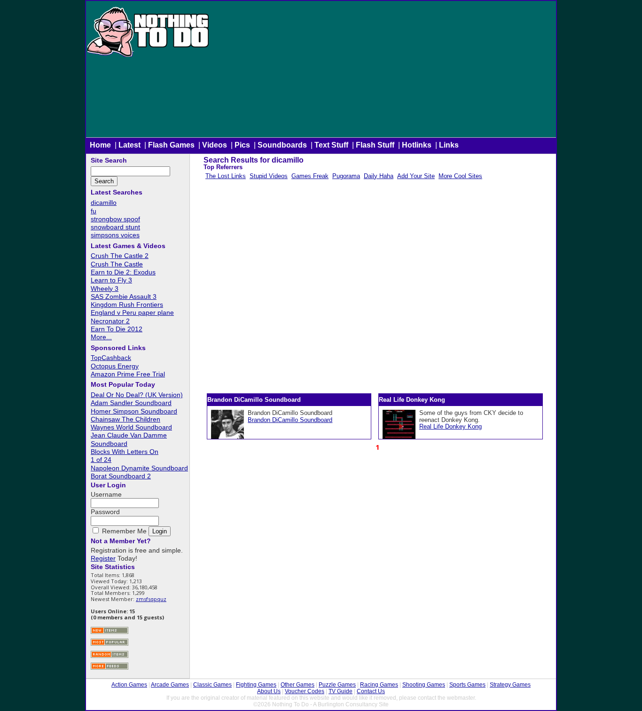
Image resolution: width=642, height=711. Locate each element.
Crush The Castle (117, 264)
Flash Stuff (375, 145)
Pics (242, 145)
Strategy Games (510, 684)
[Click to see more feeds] (109, 668)
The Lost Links (225, 176)
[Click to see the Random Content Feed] (109, 657)
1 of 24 (101, 459)
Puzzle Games (337, 684)
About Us (269, 691)
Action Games (129, 684)
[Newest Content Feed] (109, 633)
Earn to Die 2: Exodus (123, 272)
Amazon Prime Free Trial (128, 374)
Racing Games (379, 684)
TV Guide (340, 691)
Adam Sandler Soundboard (131, 402)
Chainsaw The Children (125, 419)
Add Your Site (416, 176)
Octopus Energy (115, 366)
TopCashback (111, 357)
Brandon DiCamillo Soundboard (290, 419)
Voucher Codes (304, 691)
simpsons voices (115, 235)
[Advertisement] (383, 71)
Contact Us (371, 691)
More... (101, 337)
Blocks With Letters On (124, 451)
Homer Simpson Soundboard (134, 411)
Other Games (297, 684)
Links (449, 145)
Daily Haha (378, 176)
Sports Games (467, 684)
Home (100, 145)
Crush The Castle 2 (120, 255)
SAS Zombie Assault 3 (124, 296)
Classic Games (212, 684)
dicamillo (104, 202)
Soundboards (282, 145)
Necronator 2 (110, 321)
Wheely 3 (104, 288)
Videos (214, 145)
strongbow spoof (115, 219)
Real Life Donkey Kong (450, 426)
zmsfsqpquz (151, 598)
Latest (129, 145)
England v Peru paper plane (132, 312)
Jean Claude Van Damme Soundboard (129, 439)
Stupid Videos (269, 176)
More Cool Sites (460, 176)
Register (103, 558)
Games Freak (310, 176)
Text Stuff (331, 145)
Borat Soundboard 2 (121, 476)
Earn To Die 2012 (116, 329)
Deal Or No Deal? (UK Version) (137, 394)
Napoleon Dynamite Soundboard (139, 468)
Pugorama (346, 176)
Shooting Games (423, 684)
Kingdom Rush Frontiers (127, 304)
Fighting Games (256, 684)
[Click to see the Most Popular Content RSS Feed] (109, 644)
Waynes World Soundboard (131, 427)
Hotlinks (416, 145)
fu (93, 211)
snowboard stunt (115, 227)
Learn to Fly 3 (111, 280)
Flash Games (171, 145)
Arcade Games (170, 684)
